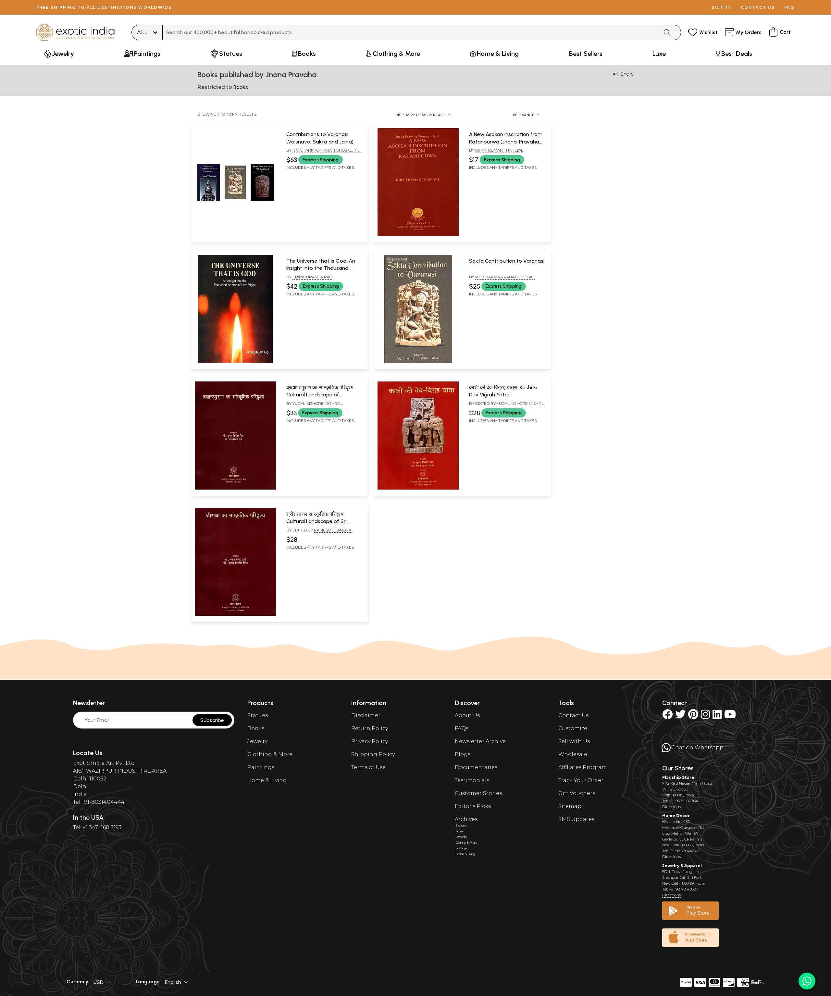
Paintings (260, 767)
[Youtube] (730, 716)
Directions (671, 806)
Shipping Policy (373, 754)
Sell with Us (574, 741)
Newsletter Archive (480, 741)
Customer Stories (478, 793)
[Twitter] (680, 716)
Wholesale (572, 754)
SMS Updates (576, 819)
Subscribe (212, 720)
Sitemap (569, 806)
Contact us (758, 7)
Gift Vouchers (576, 793)
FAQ (789, 7)
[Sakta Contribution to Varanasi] (418, 361)
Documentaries (476, 767)
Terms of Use (368, 767)
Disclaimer (365, 715)
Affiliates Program (582, 767)
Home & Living (267, 780)
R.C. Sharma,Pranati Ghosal (505, 276)
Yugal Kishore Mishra (316, 403)
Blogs (462, 754)
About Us (467, 715)
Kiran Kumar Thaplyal (499, 150)
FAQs (461, 728)
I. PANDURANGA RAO (312, 276)
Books (255, 728)
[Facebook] (667, 716)
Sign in (721, 7)
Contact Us (573, 715)
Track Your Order (580, 780)
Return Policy (369, 728)
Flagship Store (678, 777)
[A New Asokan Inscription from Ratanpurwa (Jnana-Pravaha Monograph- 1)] (418, 235)
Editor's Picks (473, 806)
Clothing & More (269, 754)
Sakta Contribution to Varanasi (506, 261)
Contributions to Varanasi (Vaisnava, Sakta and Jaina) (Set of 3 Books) (319, 141)
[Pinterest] (693, 716)
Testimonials (472, 780)
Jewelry (257, 741)
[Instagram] (705, 716)
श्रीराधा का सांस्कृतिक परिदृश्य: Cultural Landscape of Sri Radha (316, 521)
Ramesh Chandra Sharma (318, 533)
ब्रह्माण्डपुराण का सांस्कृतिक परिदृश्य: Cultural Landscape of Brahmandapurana (320, 394)
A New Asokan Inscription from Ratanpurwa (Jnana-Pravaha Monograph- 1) (505, 141)
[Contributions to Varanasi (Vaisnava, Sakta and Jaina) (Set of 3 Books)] (235, 235)
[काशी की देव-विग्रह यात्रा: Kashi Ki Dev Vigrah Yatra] (418, 488)
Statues (257, 715)
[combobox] (410, 32)
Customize (572, 728)
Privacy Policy (369, 741)
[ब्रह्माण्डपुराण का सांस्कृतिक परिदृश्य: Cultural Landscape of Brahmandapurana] (235, 488)
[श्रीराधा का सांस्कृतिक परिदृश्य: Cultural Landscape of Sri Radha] (235, 614)
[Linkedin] (717, 716)
